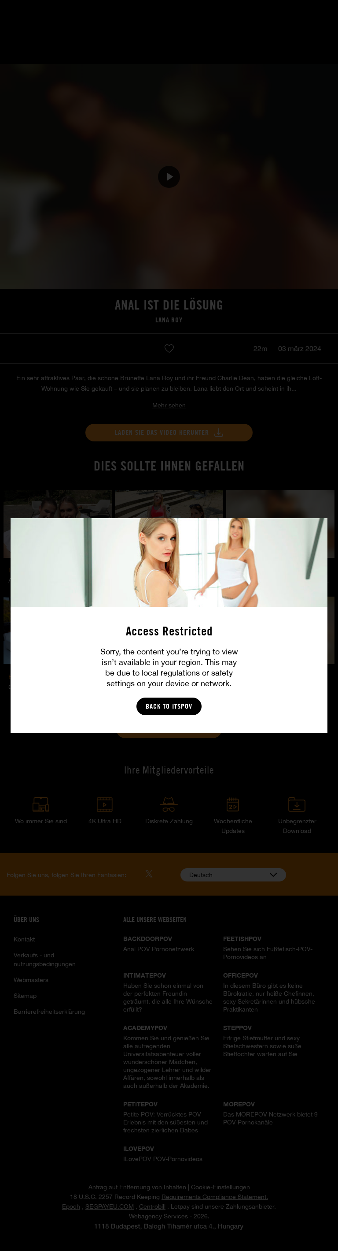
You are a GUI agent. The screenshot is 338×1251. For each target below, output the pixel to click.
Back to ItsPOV (169, 706)
